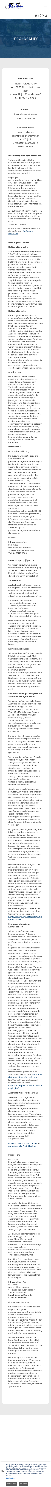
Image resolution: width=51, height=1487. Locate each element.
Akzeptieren (11, 1484)
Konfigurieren (11, 1478)
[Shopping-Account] (46, 15)
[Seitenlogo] (13, 6)
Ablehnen (23, 1484)
